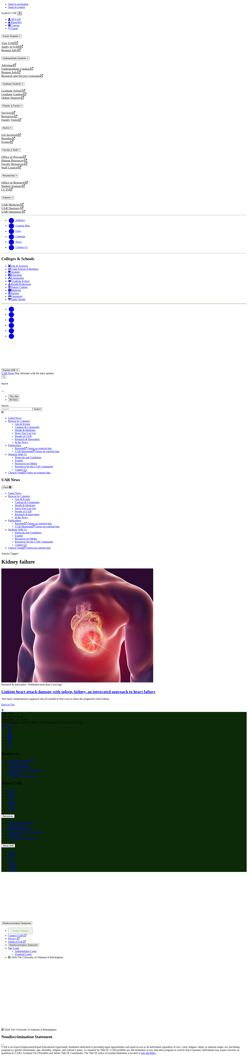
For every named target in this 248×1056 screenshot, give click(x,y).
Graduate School (11, 91)
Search (5, 405)
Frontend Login (23, 954)
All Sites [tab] (13, 400)
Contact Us (7, 725)
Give (10, 796)
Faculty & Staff (10, 150)
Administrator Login (26, 951)
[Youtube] (11, 325)
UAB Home (14, 772)
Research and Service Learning (20, 76)
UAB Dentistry (10, 208)
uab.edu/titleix (148, 1053)
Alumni (6, 128)
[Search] (3, 376)
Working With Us (17, 454)
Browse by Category (19, 421)
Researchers (9, 175)
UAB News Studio (18, 763)
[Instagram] (11, 319)
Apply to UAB (10, 47)
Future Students (11, 36)
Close (6, 487)
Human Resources (12, 160)
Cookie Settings (20, 931)
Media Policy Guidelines (21, 760)
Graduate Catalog (12, 94)
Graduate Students (12, 84)
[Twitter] (11, 314)
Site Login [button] (13, 948)
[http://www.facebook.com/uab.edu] (9, 731)
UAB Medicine (10, 205)
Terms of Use (17, 941)
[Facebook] (11, 309)
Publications (14, 445)
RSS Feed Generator (19, 766)
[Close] (19, 13)
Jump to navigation (18, 4)
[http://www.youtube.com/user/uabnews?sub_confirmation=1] (9, 740)
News (11, 799)
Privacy (14, 938)
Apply (11, 790)
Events (5, 142)
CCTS (5, 190)
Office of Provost (12, 157)
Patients (7, 197)
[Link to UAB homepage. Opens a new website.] (30, 880)
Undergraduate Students (15, 58)
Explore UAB (9, 370)
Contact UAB (17, 935)
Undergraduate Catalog (15, 69)
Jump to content (16, 7)
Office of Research (12, 182)
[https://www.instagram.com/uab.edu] (9, 737)
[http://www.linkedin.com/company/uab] (9, 746)
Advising (6, 65)
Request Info (9, 50)
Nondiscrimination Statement (17, 923)
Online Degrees (10, 98)
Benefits (6, 138)
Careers (12, 805)
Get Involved (9, 135)
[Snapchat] (11, 330)
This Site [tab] (13, 396)
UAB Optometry (11, 212)
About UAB (8, 845)
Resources (7, 116)
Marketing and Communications (25, 769)
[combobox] (17, 409)
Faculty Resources (12, 164)
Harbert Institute (11, 186)
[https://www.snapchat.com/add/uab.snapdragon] (9, 734)
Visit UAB (7, 43)
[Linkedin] (11, 336)
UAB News (8, 373)
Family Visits (9, 120)
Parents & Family (11, 106)
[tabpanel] (124, 407)
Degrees (12, 793)
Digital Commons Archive (22, 775)
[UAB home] (124, 366)
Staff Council (9, 167)
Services (6, 113)
